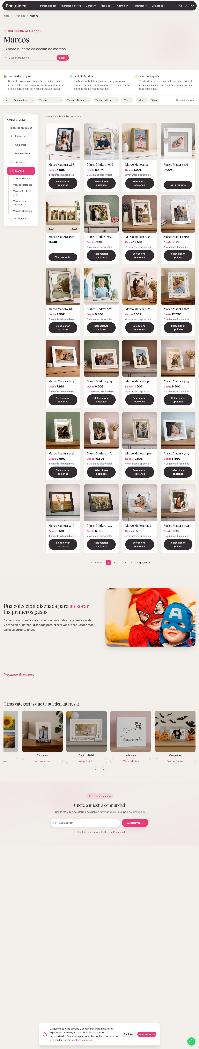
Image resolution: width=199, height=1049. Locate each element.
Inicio (6, 15)
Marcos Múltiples (22, 211)
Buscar (62, 57)
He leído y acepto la (101, 832)
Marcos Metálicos (22, 184)
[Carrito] (192, 6)
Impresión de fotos (71, 5)
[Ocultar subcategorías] (11, 171)
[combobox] (19, 100)
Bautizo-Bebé (23, 153)
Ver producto (178, 185)
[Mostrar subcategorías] (11, 136)
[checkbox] (75, 832)
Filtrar (154, 100)
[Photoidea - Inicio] (16, 5)
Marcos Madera (21, 178)
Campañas (21, 218)
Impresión (20, 136)
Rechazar (129, 1034)
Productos (19, 15)
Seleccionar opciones (63, 183)
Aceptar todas (147, 1034)
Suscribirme (133, 822)
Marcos (19, 170)
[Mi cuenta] (186, 6)
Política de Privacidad (113, 832)
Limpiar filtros (186, 100)
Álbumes (20, 162)
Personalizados (48, 5)
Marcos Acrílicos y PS (22, 193)
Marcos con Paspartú (19, 203)
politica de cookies (82, 1040)
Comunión (21, 144)
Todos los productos (20, 127)
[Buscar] (181, 6)
